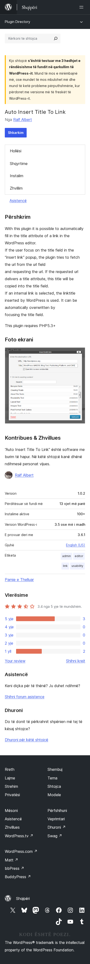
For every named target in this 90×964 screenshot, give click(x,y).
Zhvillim (16, 188)
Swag (55, 835)
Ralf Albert (22, 119)
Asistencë (18, 200)
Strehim (11, 786)
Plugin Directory (17, 22)
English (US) (75, 545)
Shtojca (54, 786)
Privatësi (12, 794)
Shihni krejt (75, 660)
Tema (52, 778)
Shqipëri (23, 898)
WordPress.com (21, 851)
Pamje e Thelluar (19, 579)
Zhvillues (12, 827)
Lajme (10, 778)
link (65, 566)
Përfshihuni (57, 810)
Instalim (16, 175)
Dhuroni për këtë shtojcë (26, 739)
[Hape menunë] (82, 7)
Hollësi (15, 150)
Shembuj (55, 769)
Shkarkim (16, 133)
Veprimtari (56, 818)
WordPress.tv (19, 835)
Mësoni (11, 810)
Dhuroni (57, 827)
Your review (15, 660)
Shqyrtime (19, 163)
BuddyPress (18, 876)
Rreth (9, 769)
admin (66, 556)
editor (79, 556)
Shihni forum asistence (24, 696)
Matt (11, 860)
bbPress (14, 868)
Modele (54, 794)
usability (77, 566)
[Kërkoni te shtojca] (55, 38)
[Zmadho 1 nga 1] (78, 353)
